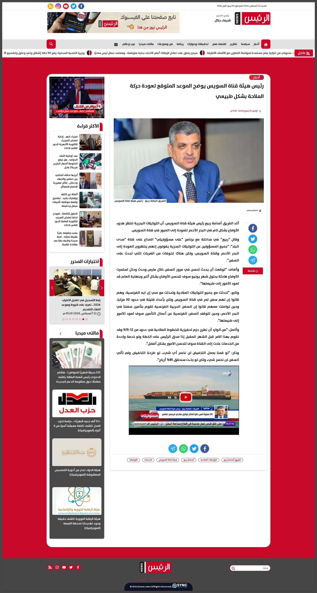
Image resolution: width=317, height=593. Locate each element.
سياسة (245, 44)
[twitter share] (252, 238)
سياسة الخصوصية (158, 579)
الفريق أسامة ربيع (232, 460)
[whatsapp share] (252, 249)
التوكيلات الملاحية (209, 460)
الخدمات (148, 460)
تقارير (233, 44)
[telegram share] (252, 260)
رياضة (180, 44)
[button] (87, 319)
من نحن (175, 579)
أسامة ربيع (188, 460)
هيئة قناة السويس (168, 460)
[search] (51, 44)
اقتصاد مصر (219, 44)
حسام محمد (252, 210)
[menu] (116, 44)
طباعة (252, 270)
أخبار (256, 44)
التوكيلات (133, 460)
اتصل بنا (142, 579)
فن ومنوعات (165, 44)
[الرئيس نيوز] (252, 19)
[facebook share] (252, 228)
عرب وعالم (128, 44)
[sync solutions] (179, 586)
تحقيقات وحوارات (198, 44)
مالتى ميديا (146, 44)
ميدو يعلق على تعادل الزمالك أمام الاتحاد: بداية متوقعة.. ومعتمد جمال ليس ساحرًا (167, 53)
